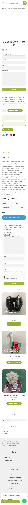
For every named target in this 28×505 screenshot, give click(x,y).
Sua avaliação (8, 232)
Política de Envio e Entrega (15, 480)
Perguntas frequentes (14, 486)
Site (3, 65)
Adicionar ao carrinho (15, 110)
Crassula (15, 8)
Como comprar (15, 475)
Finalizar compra (8, 460)
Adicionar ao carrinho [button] (14, 324)
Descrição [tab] (4, 144)
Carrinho (6, 463)
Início (4, 8)
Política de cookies (9, 499)
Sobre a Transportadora (15, 477)
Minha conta (7, 457)
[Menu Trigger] (25, 3)
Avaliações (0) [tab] (5, 152)
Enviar (14, 89)
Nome (6, 54)
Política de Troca (15, 483)
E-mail (6, 60)
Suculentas (9, 8)
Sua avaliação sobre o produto (12, 236)
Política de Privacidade (15, 489)
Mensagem (5, 70)
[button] (24, 501)
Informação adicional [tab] (7, 148)
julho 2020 (5, 433)
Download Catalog (7, 130)
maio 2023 (5, 431)
